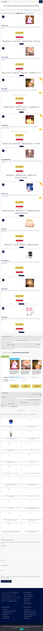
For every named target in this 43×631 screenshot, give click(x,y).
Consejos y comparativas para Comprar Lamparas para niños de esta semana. (32, 484)
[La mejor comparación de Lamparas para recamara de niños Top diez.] (32, 434)
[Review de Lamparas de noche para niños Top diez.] (32, 469)
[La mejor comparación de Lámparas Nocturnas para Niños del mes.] (11, 491)
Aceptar (21, 629)
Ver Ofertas (19, 39)
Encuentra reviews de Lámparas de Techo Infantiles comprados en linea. (11, 450)
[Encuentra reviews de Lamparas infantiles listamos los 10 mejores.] (11, 422)
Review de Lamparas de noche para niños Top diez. (32, 473)
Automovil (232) (5, 616)
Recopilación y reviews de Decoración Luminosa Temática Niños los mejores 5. (11, 520)
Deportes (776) (27, 600)
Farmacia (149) (5, 618)
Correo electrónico (5, 565)
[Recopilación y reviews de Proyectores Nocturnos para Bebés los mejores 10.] (11, 457)
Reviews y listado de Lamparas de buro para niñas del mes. (32, 496)
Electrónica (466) (27, 603)
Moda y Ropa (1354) (28, 596)
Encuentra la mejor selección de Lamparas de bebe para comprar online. (32, 462)
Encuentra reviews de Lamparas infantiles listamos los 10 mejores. (11, 426)
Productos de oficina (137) (29, 611)
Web (2, 570)
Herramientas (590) (28, 616)
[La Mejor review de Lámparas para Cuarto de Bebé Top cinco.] (32, 445)
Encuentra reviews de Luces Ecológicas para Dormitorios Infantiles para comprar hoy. (32, 520)
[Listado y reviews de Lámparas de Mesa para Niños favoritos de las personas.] (11, 434)
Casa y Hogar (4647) (28, 594)
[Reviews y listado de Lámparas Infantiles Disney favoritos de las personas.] (32, 527)
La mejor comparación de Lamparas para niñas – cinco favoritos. (32, 426)
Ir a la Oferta (19, 32)
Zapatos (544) (27, 601)
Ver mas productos (4, 356)
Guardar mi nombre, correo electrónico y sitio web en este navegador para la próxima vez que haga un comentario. (21, 577)
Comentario (3, 545)
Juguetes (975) (27, 598)
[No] (41, 628)
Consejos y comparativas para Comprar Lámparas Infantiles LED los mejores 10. (10, 484)
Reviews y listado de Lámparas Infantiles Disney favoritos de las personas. (32, 531)
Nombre (3, 560)
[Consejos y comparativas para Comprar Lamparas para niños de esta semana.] (32, 480)
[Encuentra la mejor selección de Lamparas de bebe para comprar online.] (32, 457)
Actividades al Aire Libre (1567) (9, 611)
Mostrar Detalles (21, 275)
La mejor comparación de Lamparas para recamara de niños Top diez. (32, 438)
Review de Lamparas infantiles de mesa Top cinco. (11, 473)
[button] (41, 1)
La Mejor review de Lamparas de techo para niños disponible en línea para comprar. (32, 508)
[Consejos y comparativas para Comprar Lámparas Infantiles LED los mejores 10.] (11, 480)
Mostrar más (21, 43)
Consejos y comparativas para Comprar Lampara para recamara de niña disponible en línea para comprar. (11, 531)
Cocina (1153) (5, 609)
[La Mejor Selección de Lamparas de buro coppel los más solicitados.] (11, 503)
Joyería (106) (27, 609)
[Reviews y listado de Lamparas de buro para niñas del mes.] (32, 491)
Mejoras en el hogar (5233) (29, 614)
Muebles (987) (27, 618)
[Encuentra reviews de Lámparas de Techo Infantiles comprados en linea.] (11, 445)
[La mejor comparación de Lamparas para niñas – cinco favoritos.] (32, 422)
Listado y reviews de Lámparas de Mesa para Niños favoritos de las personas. (11, 438)
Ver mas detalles (14, 386)
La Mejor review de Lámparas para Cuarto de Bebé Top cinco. (32, 450)
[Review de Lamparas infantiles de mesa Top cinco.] (11, 469)
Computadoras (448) (6, 612)
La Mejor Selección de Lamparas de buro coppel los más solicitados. (11, 508)
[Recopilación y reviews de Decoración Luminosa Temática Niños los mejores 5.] (11, 515)
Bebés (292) (5, 614)
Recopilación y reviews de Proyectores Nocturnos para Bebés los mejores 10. (11, 462)
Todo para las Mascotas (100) (30, 612)
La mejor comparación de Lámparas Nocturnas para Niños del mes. (11, 496)
